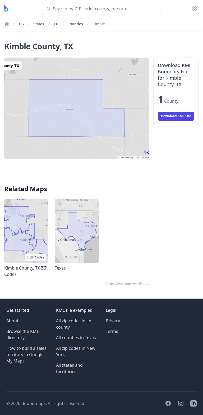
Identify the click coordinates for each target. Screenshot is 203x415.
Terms (112, 331)
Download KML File (176, 116)
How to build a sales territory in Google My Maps (26, 354)
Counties (75, 23)
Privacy (113, 321)
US (21, 23)
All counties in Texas (76, 338)
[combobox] (101, 8)
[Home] (7, 24)
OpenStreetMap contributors (129, 283)
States (38, 23)
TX (56, 23)
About (12, 321)
